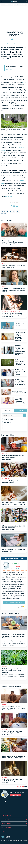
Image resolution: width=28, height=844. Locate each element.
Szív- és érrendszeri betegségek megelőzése (12, 311)
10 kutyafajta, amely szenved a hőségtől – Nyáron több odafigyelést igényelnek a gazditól (13, 242)
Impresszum (6, 801)
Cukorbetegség (6, 729)
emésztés (4, 777)
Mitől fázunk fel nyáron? (19, 324)
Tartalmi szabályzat (7, 810)
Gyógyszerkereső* (6, 823)
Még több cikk (20, 786)
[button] (14, 815)
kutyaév (12, 211)
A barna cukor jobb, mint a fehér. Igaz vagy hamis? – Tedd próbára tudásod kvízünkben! (13, 636)
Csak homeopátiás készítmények (12, 428)
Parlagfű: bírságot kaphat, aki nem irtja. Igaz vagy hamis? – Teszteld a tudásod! (12, 670)
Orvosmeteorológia (7, 4)
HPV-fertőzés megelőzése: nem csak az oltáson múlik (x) (20, 400)
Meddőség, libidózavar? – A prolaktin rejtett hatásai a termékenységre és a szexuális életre (20, 350)
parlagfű (4, 666)
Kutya (3, 238)
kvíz (3, 631)
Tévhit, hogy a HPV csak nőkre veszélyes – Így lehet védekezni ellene (20, 383)
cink (3, 523)
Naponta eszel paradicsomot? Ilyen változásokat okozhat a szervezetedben (13, 457)
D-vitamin (4, 286)
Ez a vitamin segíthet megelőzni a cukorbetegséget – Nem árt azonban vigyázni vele (13, 733)
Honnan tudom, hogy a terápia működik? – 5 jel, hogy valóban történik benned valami (13, 708)
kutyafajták (5, 211)
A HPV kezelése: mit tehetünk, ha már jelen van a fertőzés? (20, 372)
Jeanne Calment (9, 196)
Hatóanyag (20, 410)
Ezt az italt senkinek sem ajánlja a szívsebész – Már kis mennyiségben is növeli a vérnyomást (13, 315)
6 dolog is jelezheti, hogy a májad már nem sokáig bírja (13, 550)
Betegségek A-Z (5, 819)
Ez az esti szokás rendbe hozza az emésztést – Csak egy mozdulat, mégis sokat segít (14, 780)
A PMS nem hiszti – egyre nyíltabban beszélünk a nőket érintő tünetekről (20, 336)
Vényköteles (7, 422)
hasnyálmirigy (6, 478)
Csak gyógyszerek (9, 419)
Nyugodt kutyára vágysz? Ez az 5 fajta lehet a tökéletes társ (13, 266)
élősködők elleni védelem (21, 4)
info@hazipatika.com (23, 840)
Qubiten (24, 82)
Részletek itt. (9, 69)
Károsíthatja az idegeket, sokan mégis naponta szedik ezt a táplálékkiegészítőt (13, 527)
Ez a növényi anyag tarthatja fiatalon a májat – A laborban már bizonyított (13, 756)
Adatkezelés (7, 807)
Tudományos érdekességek (8, 754)
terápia (4, 704)
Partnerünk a (15, 608)
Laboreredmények (6, 815)
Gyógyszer (7, 410)
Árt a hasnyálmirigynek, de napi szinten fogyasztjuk (11, 481)
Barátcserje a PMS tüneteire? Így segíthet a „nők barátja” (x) (20, 362)
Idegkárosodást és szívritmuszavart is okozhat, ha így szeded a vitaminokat (13, 503)
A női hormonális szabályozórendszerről (19, 392)
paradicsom (5, 453)
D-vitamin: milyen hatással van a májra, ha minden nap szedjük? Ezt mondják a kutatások (13, 290)
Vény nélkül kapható (9, 425)
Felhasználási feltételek (6, 804)
